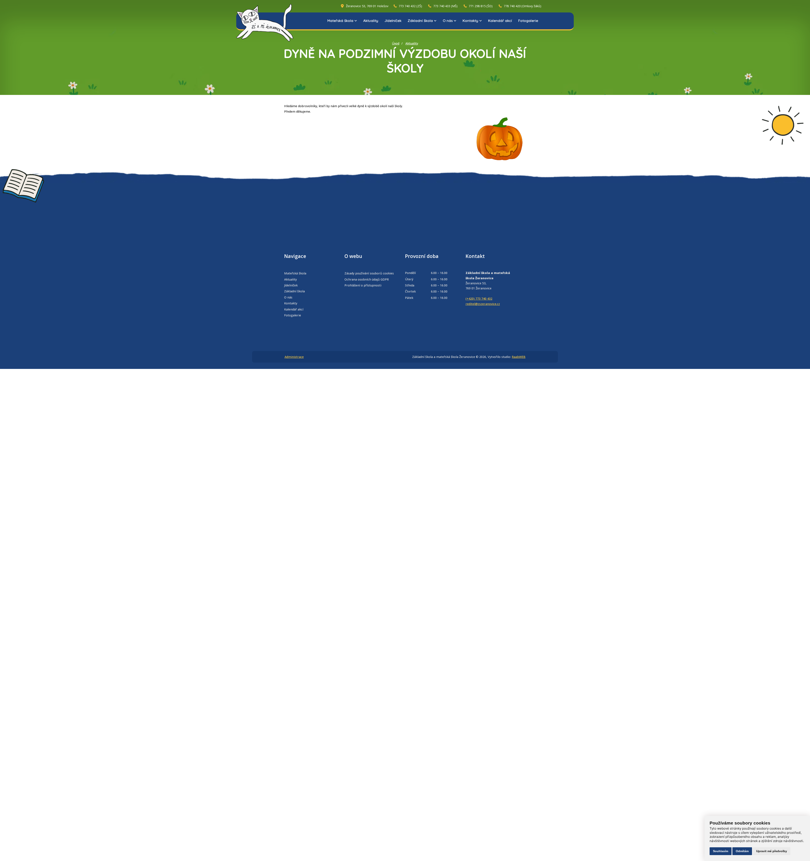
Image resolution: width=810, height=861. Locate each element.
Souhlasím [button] (720, 851)
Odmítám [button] (742, 851)
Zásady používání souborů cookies (369, 273)
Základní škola (420, 20)
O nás (448, 20)
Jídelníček (393, 20)
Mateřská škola (340, 20)
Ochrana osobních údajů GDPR (366, 279)
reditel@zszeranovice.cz (483, 304)
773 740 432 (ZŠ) (410, 6)
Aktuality (370, 20)
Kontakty (470, 20)
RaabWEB (518, 357)
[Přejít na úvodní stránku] (264, 23)
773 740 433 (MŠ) (445, 6)
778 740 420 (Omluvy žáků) (522, 6)
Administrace (294, 357)
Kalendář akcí (500, 20)
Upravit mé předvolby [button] (771, 851)
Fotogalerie (528, 20)
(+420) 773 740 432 (479, 299)
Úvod (395, 43)
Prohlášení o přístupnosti (362, 285)
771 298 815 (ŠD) (481, 6)
